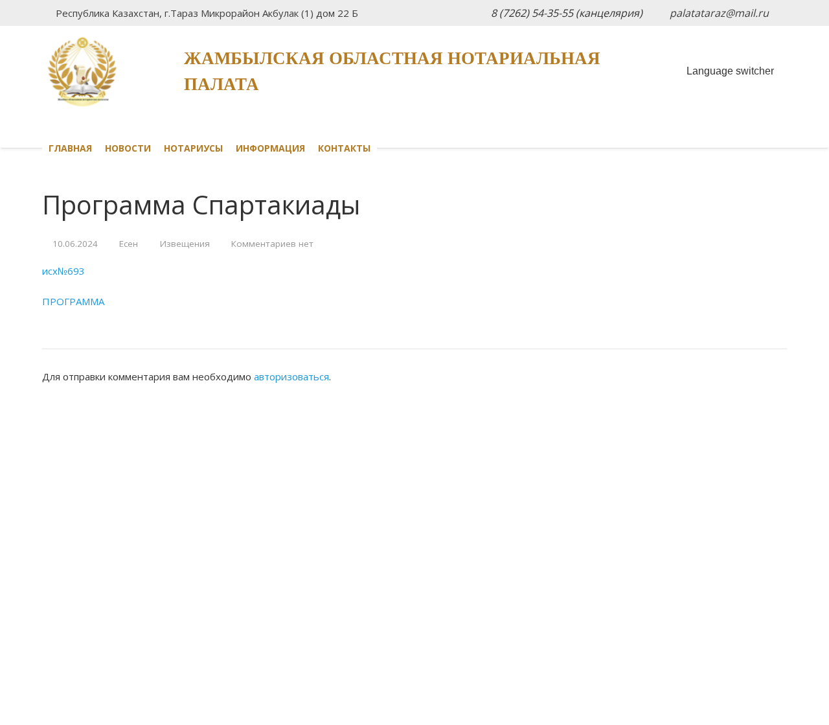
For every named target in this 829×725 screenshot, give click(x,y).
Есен (128, 243)
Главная (70, 148)
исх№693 (63, 270)
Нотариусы (193, 148)
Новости (128, 148)
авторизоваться (291, 376)
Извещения (185, 243)
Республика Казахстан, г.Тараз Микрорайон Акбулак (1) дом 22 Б (207, 12)
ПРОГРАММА (73, 301)
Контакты (344, 148)
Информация (270, 148)
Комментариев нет (272, 243)
